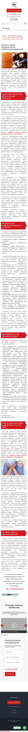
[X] (9, 594)
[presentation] (2, 625)
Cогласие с (12, 669)
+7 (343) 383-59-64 (15, 14)
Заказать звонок (14, 702)
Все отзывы (4, 635)
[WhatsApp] (13, 594)
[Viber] (11, 594)
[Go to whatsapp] (24, 728)
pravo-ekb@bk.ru (14, 19)
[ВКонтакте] (3, 594)
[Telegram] (17, 594)
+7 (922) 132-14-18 (15, 16)
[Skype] (15, 594)
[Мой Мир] (7, 594)
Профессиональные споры (15, 36)
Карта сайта (13, 721)
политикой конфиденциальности (12, 669)
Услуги (4, 36)
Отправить (10, 674)
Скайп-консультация (14, 10)
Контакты (14, 712)
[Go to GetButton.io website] (24, 730)
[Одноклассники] (5, 594)
